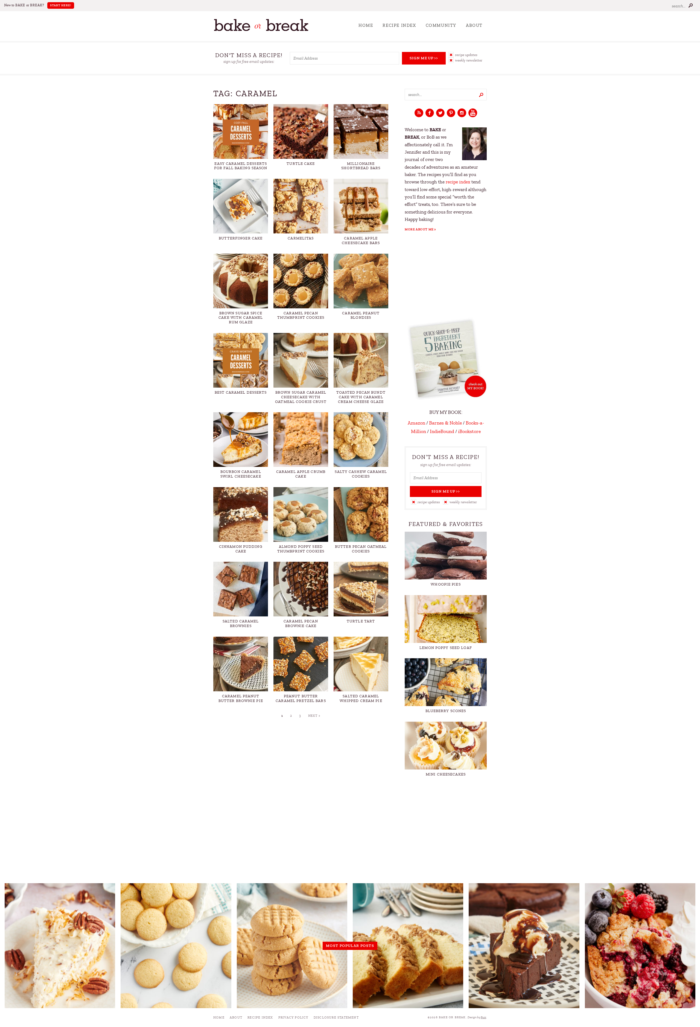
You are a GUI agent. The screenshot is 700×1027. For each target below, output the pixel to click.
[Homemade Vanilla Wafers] (176, 945)
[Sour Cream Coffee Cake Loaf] (408, 945)
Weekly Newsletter (468, 60)
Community (441, 25)
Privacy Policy (293, 1017)
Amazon (416, 423)
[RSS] (419, 113)
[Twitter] (440, 113)
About (474, 25)
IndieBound (442, 431)
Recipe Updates (466, 55)
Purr (483, 1017)
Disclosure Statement (336, 1017)
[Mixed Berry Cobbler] (640, 945)
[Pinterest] (451, 113)
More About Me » (420, 229)
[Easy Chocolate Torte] (524, 945)
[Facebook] (429, 113)
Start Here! (60, 5)
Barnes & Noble (445, 423)
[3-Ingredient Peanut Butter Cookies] (292, 945)
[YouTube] (473, 113)
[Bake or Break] (261, 30)
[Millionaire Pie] (60, 945)
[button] (467, 54)
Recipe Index (399, 25)
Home (365, 25)
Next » (314, 716)
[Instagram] (462, 113)
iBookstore (469, 431)
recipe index (458, 182)
